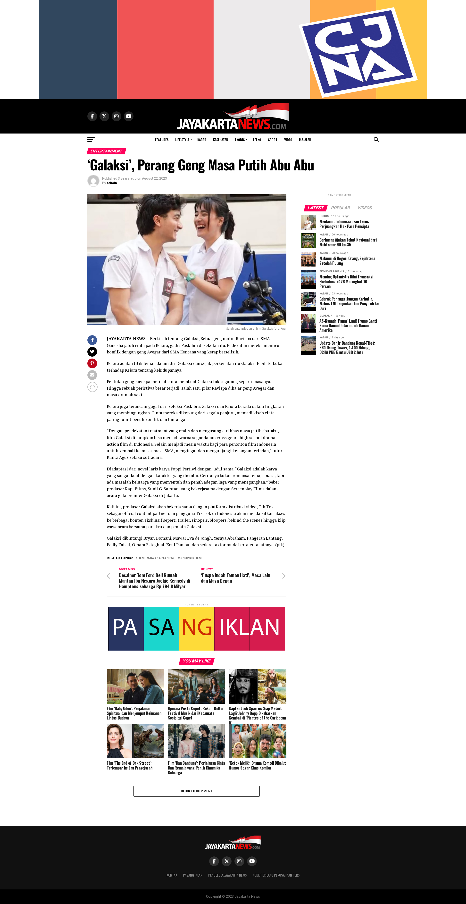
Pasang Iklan (192, 875)
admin (112, 183)
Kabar (201, 139)
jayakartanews (162, 558)
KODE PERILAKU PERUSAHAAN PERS (276, 875)
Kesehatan (220, 139)
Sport (272, 139)
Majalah (305, 139)
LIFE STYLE (182, 139)
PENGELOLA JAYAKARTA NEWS (227, 875)
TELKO (257, 139)
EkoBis (240, 139)
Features (161, 139)
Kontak (171, 875)
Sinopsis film (191, 558)
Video (288, 139)
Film (141, 558)
